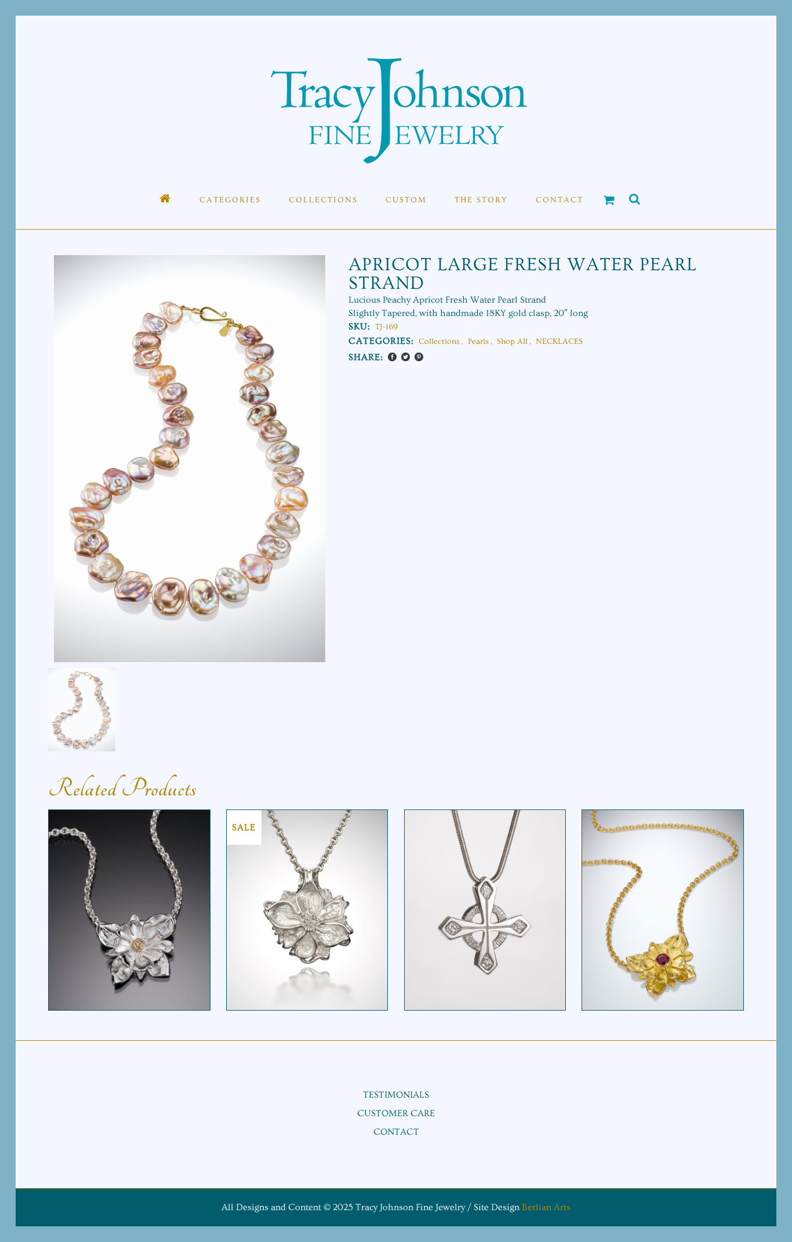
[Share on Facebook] (392, 357)
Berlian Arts (546, 1207)
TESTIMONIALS (396, 1095)
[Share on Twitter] (405, 357)
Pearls (478, 341)
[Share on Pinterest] (419, 357)
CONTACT (396, 1132)
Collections (439, 341)
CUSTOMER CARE (396, 1113)
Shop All (512, 341)
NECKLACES (559, 341)
